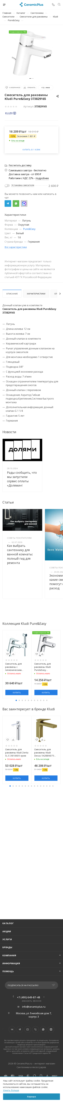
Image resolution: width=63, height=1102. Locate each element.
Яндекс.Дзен (51, 1029)
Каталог (8, 923)
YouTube (27, 1029)
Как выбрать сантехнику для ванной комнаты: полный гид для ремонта (20, 554)
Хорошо (31, 1096)
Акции (6, 931)
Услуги (7, 939)
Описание (12, 293)
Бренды (7, 947)
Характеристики (36, 293)
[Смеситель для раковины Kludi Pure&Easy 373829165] (31, 53)
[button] (16, 700)
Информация (11, 963)
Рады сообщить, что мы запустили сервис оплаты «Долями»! (22, 478)
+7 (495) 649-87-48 (28, 997)
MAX (24, 203)
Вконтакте (12, 1029)
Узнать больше (11, 1090)
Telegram (8, 203)
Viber (35, 1029)
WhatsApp (16, 203)
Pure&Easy (29, 229)
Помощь (8, 971)
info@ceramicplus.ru (33, 1006)
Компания (9, 955)
